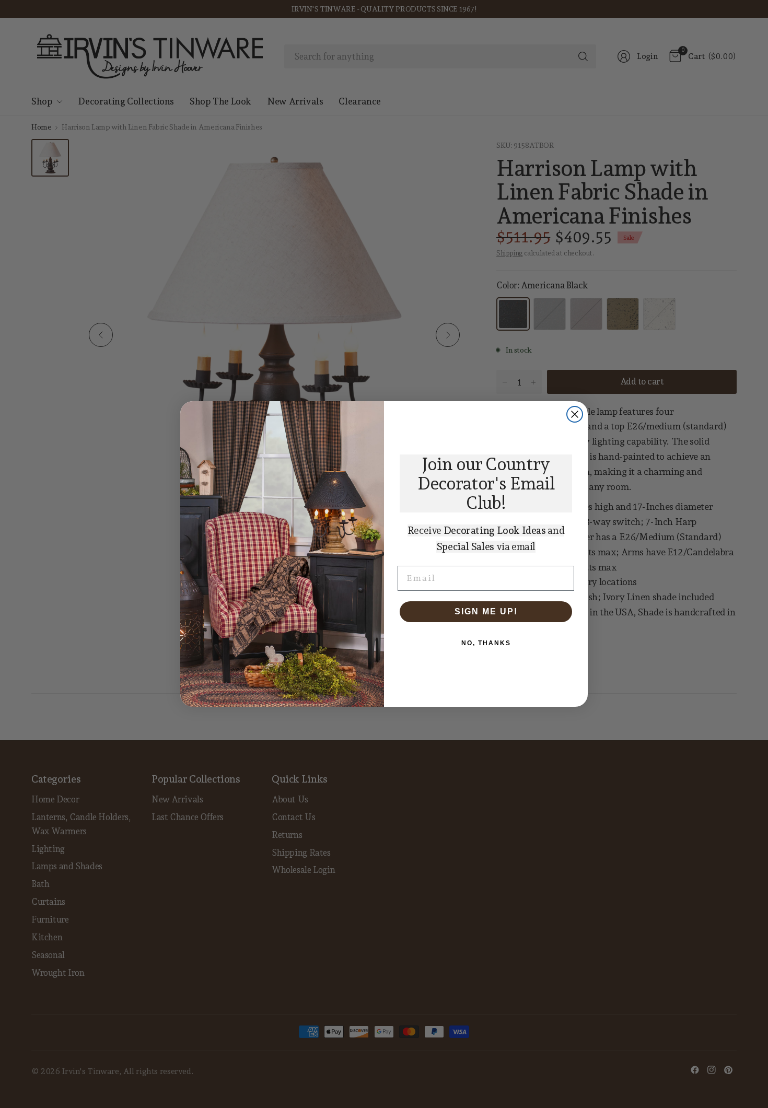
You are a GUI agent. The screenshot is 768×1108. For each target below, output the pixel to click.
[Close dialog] (575, 414)
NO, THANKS (486, 643)
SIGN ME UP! (486, 611)
